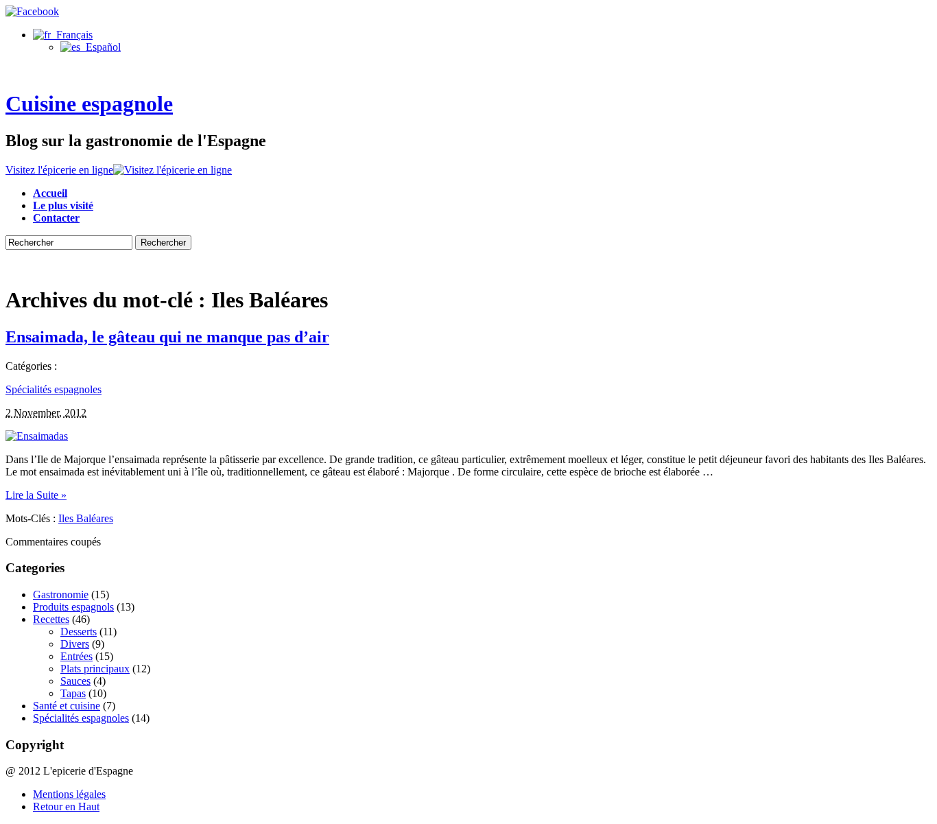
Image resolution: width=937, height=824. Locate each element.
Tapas (73, 693)
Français (72, 34)
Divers (74, 644)
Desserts (78, 631)
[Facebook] (32, 11)
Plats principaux (95, 668)
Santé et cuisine (66, 705)
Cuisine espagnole (89, 103)
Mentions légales (69, 794)
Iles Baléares (85, 518)
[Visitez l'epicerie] (172, 170)
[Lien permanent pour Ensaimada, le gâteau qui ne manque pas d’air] (36, 436)
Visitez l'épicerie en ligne (59, 170)
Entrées (76, 656)
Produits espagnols (73, 607)
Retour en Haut (66, 806)
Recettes (51, 619)
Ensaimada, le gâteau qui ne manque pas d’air (167, 337)
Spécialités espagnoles (53, 389)
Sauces (75, 681)
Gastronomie (60, 594)
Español (100, 47)
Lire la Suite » (36, 495)
